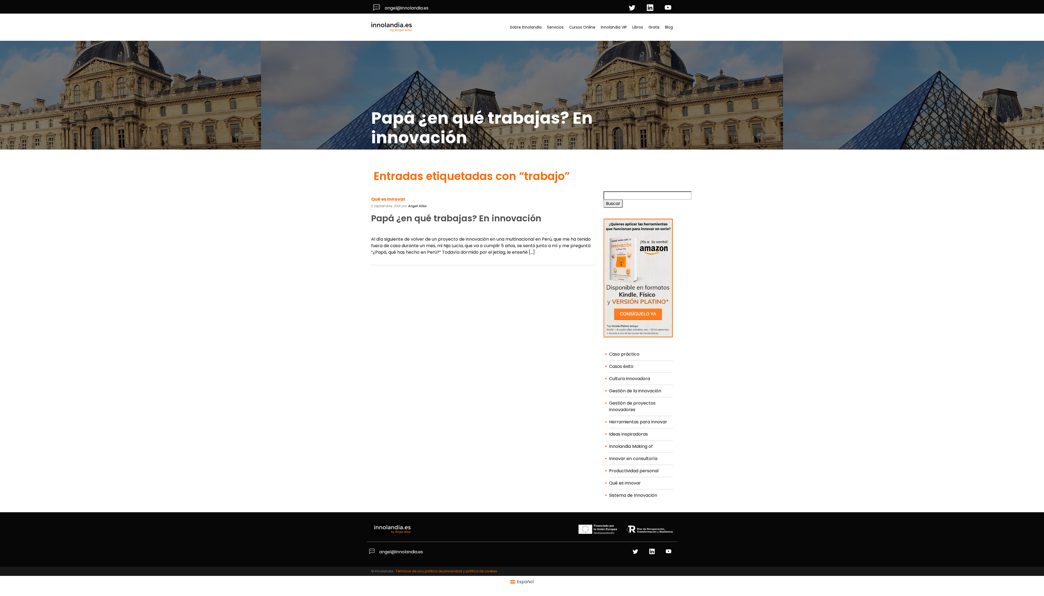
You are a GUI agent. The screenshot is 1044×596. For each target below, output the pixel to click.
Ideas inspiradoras (628, 434)
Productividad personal (633, 471)
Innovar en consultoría (633, 458)
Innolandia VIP (614, 27)
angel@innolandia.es (406, 8)
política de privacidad (443, 571)
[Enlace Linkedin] (652, 552)
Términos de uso (409, 571)
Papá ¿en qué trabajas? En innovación (456, 218)
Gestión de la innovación (635, 391)
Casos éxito (621, 366)
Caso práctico (624, 354)
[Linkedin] (651, 8)
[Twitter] (633, 8)
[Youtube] (669, 8)
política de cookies (481, 571)
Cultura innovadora (629, 378)
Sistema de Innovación (633, 495)
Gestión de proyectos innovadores (632, 406)
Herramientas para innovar (638, 422)
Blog (669, 27)
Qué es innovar (388, 199)
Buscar (613, 203)
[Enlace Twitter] (636, 552)
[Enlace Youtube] (669, 552)
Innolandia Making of (631, 446)
